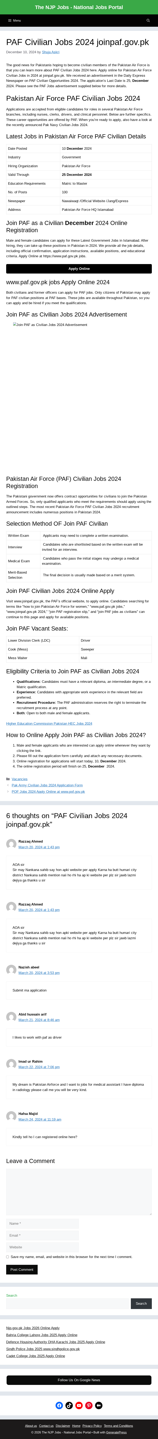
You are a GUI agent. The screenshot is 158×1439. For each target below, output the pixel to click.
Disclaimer (63, 1425)
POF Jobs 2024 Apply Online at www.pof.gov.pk (48, 792)
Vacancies (20, 779)
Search (11, 1296)
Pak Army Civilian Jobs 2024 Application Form (47, 785)
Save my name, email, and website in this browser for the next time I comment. (71, 1257)
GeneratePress (116, 1432)
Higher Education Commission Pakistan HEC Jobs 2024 (49, 724)
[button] (148, 20)
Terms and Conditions (118, 1425)
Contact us (46, 1425)
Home (76, 1425)
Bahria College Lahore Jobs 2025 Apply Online (41, 1335)
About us (31, 1425)
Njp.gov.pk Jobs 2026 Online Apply (33, 1328)
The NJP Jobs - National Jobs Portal (79, 7)
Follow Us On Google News (79, 1380)
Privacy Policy (92, 1425)
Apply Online (79, 269)
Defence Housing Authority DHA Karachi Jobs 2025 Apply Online (55, 1342)
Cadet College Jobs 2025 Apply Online (35, 1356)
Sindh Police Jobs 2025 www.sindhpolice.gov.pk (43, 1349)
